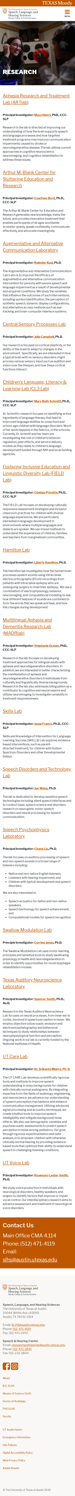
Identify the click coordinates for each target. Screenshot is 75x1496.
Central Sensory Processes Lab (34, 324)
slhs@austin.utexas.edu (30, 1259)
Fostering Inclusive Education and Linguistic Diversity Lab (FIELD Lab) (36, 473)
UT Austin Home (12, 1429)
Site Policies (10, 1445)
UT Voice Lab (16, 1162)
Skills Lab (12, 711)
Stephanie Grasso (46, 645)
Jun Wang (41, 788)
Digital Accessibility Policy (18, 1452)
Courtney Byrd (44, 198)
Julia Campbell (44, 336)
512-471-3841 (22, 1349)
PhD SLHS (9, 1408)
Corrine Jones (44, 942)
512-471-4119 (22, 1329)
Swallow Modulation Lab (27, 930)
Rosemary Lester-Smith (51, 1175)
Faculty (7, 1416)
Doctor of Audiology (14, 1401)
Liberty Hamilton (46, 562)
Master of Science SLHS (17, 1393)
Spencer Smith (44, 999)
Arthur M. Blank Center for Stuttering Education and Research (29, 179)
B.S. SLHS (8, 1386)
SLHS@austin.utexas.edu (28, 1325)
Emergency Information (16, 1437)
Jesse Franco (43, 724)
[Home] (20, 13)
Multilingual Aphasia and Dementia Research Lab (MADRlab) (27, 626)
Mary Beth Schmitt (47, 401)
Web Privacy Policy (14, 1460)
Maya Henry (42, 115)
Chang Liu (41, 849)
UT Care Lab (15, 1056)
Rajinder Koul (43, 262)
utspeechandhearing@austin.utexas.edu (38, 1345)
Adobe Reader (11, 1468)
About (6, 1378)
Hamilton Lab (16, 550)
